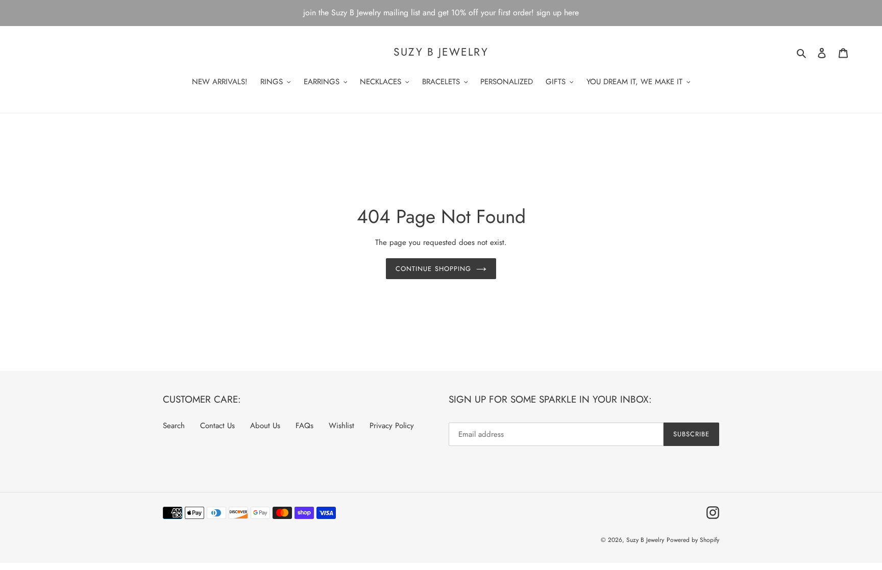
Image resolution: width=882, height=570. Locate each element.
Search (174, 425)
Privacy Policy (392, 425)
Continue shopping (433, 269)
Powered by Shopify (693, 539)
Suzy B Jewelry (441, 52)
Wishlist (341, 425)
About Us (265, 425)
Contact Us (217, 425)
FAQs (304, 425)
